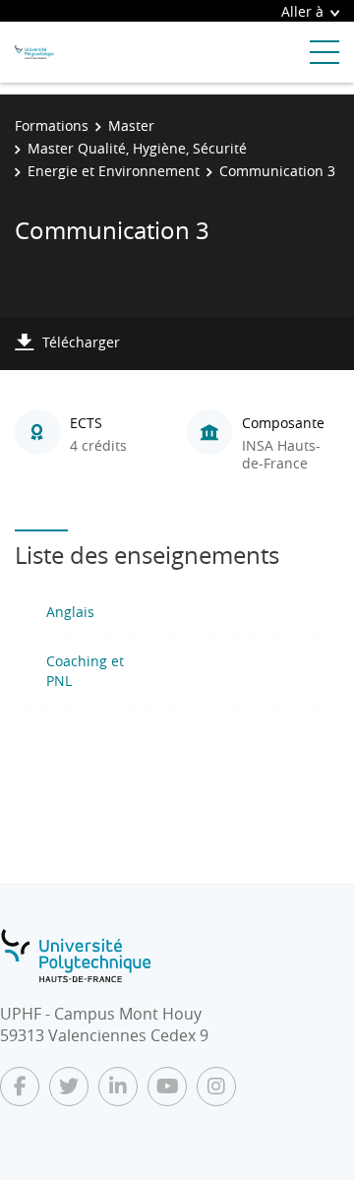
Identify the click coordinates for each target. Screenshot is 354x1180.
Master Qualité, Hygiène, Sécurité (137, 148)
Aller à (302, 11)
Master (131, 125)
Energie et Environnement (114, 170)
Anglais (70, 611)
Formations (51, 125)
